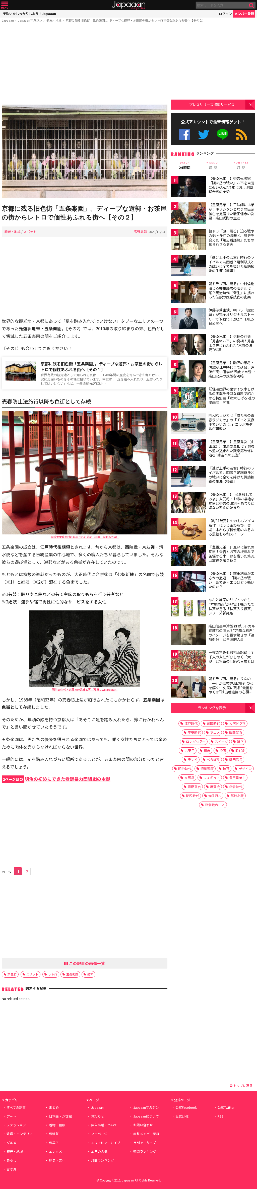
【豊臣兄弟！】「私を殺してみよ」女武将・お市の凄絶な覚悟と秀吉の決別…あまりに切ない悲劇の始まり (231, 501)
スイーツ (221, 741)
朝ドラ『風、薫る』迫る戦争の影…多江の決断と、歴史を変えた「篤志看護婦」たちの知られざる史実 (231, 237)
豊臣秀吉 (194, 786)
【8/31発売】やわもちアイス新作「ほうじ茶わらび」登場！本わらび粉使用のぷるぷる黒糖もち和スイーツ (231, 527)
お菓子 (190, 750)
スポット (29, 231)
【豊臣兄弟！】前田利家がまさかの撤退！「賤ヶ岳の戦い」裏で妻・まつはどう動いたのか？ (231, 580)
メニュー (4, 5)
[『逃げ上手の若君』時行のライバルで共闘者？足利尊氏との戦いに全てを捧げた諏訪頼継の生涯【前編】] (188, 266)
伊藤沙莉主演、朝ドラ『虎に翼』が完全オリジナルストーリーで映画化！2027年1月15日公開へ (231, 316)
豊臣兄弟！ (237, 777)
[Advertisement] (84, 64)
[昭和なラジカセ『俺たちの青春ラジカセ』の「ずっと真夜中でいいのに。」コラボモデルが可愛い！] (188, 424)
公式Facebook (184, 134)
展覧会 (215, 786)
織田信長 (235, 759)
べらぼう (213, 759)
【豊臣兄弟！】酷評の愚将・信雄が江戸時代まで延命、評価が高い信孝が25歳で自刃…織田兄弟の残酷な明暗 (232, 369)
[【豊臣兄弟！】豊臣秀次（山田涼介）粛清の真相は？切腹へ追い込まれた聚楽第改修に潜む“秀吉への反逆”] (188, 450)
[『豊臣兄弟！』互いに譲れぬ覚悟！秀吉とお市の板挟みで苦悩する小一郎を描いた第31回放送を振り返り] (188, 556)
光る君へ (214, 795)
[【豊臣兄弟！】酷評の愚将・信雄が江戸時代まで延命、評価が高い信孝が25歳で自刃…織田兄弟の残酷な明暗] (188, 371)
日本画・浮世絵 (60, 1116)
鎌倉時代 (235, 786)
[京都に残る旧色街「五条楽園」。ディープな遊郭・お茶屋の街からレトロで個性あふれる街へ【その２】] (84, 152)
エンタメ (55, 1151)
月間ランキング (102, 1160)
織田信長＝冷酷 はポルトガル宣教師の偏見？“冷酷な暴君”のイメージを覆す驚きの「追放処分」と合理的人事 (232, 632)
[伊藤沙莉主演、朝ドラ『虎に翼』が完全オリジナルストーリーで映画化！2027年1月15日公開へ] (188, 319)
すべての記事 (16, 1107)
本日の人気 (99, 1151)
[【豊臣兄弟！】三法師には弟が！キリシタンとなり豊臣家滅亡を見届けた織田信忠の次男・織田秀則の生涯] (188, 213)
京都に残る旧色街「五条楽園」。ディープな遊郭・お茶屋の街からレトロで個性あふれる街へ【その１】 (102, 366)
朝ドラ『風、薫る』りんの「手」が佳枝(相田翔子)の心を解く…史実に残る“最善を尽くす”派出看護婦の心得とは (231, 687)
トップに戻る (242, 1085)
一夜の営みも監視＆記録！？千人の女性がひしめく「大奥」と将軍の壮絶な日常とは (231, 657)
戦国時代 (213, 723)
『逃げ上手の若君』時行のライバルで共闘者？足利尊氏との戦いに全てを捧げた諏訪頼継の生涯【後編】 (231, 474)
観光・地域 (53, 20)
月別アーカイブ (144, 1142)
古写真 (11, 1169)
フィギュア (212, 777)
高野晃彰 (140, 231)
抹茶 (226, 768)
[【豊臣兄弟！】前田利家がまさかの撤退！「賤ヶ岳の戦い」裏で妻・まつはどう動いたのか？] (188, 582)
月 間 (241, 165)
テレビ (193, 759)
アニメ (215, 732)
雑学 (240, 741)
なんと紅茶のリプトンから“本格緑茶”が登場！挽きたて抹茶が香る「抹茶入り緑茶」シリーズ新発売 (231, 606)
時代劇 (240, 750)
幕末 (207, 750)
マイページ (99, 1133)
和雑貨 (54, 1133)
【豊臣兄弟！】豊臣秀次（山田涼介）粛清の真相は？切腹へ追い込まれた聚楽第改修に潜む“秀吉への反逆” (231, 448)
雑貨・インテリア (20, 1133)
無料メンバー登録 (146, 1133)
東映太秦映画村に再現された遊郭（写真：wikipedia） (85, 537)
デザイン (245, 768)
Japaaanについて (146, 1116)
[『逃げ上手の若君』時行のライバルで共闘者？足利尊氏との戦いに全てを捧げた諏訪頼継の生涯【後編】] (188, 477)
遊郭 (90, 974)
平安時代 (194, 732)
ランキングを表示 (212, 707)
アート (11, 1116)
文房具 (189, 777)
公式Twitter (204, 134)
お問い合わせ (143, 1125)
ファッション (16, 1125)
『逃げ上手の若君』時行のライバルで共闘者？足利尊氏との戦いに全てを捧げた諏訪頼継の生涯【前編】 (231, 264)
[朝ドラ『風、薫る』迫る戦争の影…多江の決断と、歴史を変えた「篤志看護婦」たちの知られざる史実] (188, 240)
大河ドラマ (237, 723)
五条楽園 (72, 974)
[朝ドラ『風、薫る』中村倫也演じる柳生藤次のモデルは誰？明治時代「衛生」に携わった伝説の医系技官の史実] (188, 292)
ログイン (225, 13)
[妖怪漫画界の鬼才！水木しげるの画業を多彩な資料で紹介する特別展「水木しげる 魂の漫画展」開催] (188, 398)
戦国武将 (235, 732)
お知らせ (97, 1116)
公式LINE (223, 134)
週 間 (213, 165)
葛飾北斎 (237, 795)
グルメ (11, 1142)
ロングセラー (196, 741)
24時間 (185, 165)
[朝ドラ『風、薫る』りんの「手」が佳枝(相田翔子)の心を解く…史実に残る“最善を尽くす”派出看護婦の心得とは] (188, 687)
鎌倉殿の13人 (215, 804)
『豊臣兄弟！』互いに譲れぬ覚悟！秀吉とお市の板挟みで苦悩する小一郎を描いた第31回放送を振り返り (232, 553)
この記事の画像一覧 (86, 963)
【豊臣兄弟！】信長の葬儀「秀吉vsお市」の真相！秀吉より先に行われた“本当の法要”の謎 (231, 343)
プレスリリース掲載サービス (211, 104)
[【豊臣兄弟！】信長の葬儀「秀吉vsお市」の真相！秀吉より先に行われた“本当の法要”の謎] (188, 345)
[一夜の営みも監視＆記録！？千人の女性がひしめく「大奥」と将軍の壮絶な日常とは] (188, 661)
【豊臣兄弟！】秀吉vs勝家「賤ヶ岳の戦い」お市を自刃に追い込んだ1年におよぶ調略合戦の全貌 (231, 185)
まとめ (54, 1107)
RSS (241, 134)
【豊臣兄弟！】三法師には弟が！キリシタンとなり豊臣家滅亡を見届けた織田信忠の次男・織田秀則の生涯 (231, 211)
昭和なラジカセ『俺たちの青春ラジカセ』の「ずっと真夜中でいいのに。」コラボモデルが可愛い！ (231, 422)
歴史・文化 (57, 1160)
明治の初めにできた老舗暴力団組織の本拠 (56, 779)
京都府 (12, 974)
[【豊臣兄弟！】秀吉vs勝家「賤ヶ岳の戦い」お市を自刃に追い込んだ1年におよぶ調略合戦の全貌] (188, 187)
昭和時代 (192, 795)
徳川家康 (207, 768)
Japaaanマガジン (30, 20)
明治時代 (184, 768)
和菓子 (54, 1142)
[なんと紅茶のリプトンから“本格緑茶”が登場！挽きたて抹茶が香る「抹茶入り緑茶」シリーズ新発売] (188, 608)
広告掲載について (104, 1125)
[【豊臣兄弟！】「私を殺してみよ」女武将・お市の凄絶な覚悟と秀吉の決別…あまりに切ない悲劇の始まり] (188, 503)
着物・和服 (57, 1125)
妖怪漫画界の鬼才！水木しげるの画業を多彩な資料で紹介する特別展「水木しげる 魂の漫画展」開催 (232, 395)
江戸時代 (191, 723)
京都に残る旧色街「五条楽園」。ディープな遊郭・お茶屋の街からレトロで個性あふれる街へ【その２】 (135, 20)
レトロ (52, 974)
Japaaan (128, 5)
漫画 (223, 750)
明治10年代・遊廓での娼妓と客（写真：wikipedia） (84, 689)
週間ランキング (144, 1151)
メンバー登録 (244, 13)
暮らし (11, 1160)
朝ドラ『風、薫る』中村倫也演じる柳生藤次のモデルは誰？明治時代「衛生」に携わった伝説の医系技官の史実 (231, 290)
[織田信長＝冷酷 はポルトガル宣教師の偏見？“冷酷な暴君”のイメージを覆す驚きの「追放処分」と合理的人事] (188, 635)
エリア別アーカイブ (105, 1142)
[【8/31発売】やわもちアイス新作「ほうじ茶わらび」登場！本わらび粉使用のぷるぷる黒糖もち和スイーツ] (188, 529)
